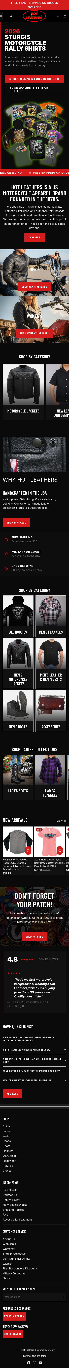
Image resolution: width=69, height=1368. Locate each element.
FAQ (5, 1214)
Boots (6, 1146)
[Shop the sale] (34, 134)
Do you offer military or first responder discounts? (31, 1071)
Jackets (8, 1131)
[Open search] (11, 16)
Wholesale (9, 1243)
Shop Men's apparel (34, 286)
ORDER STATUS (13, 1333)
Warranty (9, 1248)
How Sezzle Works (15, 1204)
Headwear (9, 1160)
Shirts (6, 1126)
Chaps (7, 1141)
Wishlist (7, 1263)
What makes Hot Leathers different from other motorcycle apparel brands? (28, 1039)
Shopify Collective (14, 1253)
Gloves (7, 1170)
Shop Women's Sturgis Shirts (29, 90)
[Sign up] (62, 1297)
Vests (6, 1136)
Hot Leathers (27, 1350)
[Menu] (1, 16)
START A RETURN (14, 1316)
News (6, 1278)
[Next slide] (63, 392)
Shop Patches (34, 936)
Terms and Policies (35, 1356)
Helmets (8, 1151)
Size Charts (10, 1190)
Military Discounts (14, 1273)
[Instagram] (34, 1363)
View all (61, 820)
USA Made (10, 1155)
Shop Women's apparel (34, 333)
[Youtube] (40, 1363)
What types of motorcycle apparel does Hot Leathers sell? (32, 1060)
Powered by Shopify (45, 1350)
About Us (9, 1239)
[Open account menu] (57, 16)
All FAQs (12, 1093)
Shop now (34, 237)
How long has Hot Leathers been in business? (27, 1080)
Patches (8, 1165)
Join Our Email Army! (16, 1258)
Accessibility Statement (17, 1219)
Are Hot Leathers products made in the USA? (26, 1049)
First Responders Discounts (20, 1268)
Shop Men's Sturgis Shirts (34, 79)
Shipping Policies (13, 1209)
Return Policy (11, 1200)
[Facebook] (29, 1363)
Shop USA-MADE (16, 522)
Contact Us (10, 1195)
